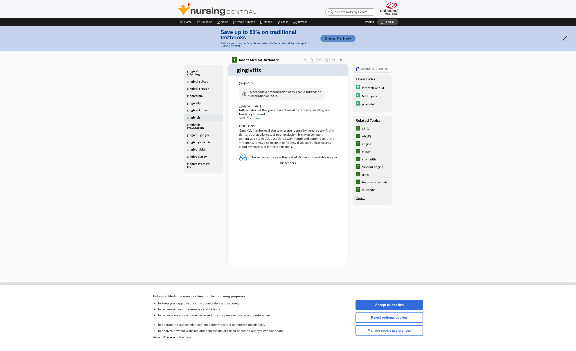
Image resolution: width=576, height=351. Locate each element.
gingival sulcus (197, 81)
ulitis (256, 118)
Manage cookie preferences (389, 330)
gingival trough (198, 88)
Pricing (369, 22)
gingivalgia (195, 96)
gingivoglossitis (198, 142)
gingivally (194, 103)
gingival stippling (193, 72)
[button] (301, 22)
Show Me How (338, 38)
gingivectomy (197, 110)
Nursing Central (234, 9)
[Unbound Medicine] (389, 8)
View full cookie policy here (172, 337)
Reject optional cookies (389, 317)
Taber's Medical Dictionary (258, 60)
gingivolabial (196, 149)
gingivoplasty (197, 156)
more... (360, 198)
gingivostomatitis (198, 165)
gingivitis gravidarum (195, 126)
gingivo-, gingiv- (198, 135)
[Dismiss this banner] (564, 38)
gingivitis (193, 117)
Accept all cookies (389, 305)
